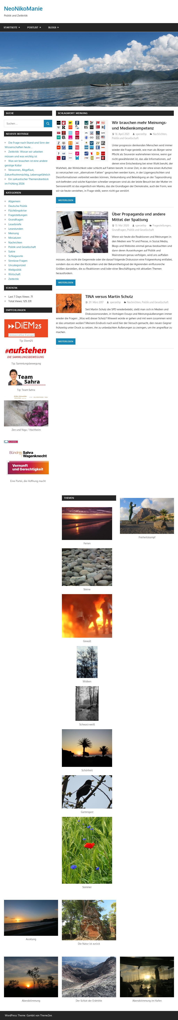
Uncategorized (17, 265)
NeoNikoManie (23, 8)
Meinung (13, 233)
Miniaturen (14, 237)
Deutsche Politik (17, 206)
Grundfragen (119, 229)
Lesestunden (15, 228)
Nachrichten (160, 133)
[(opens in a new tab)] (26, 336)
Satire (11, 251)
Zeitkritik (13, 279)
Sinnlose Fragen (17, 260)
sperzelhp (141, 133)
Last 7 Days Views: (19, 296)
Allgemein (14, 201)
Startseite (10, 27)
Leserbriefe (14, 224)
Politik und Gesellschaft (125, 138)
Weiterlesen (65, 200)
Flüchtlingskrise (17, 210)
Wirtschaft (14, 274)
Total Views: (15, 301)
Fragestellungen (162, 225)
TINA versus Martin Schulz (109, 296)
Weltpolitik (14, 269)
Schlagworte (15, 256)
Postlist (32, 27)
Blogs (52, 27)
